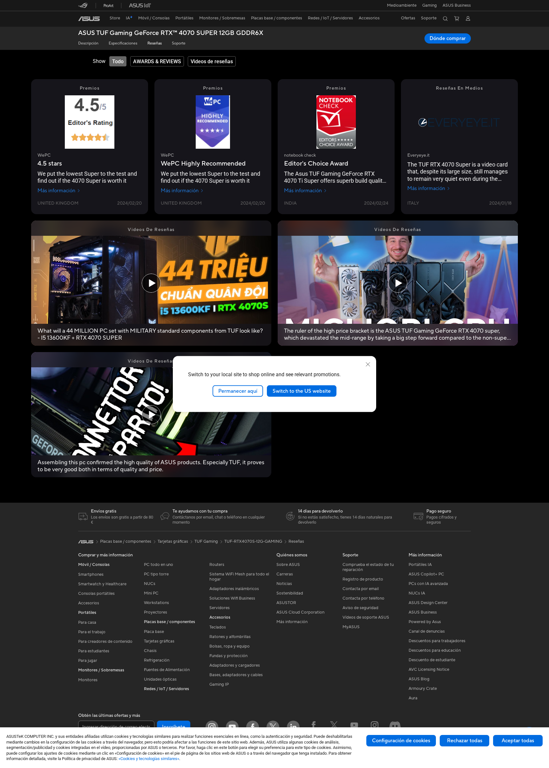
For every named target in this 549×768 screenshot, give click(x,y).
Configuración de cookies (401, 740)
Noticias (284, 583)
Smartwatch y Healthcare (102, 584)
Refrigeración (156, 660)
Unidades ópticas (160, 679)
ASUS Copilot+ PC (426, 574)
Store (115, 18)
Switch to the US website (302, 391)
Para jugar (87, 660)
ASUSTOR (286, 602)
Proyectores (155, 612)
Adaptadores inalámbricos (234, 588)
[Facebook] (252, 727)
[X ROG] (334, 727)
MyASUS (351, 626)
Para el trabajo (91, 632)
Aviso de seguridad (360, 607)
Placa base (154, 631)
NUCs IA (417, 593)
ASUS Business (457, 5)
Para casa (87, 622)
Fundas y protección (228, 655)
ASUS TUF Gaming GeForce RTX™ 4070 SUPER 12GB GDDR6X (170, 33)
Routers (216, 564)
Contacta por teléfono (363, 598)
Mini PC (151, 593)
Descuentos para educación (435, 650)
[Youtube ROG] (354, 727)
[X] (273, 727)
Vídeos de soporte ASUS (365, 617)
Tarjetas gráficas (159, 641)
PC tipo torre (156, 574)
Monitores (88, 680)
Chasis (150, 650)
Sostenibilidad (289, 593)
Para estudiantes (93, 651)
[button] (429, 5)
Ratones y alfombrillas (230, 636)
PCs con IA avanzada (428, 583)
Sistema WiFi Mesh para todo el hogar (239, 577)
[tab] (117, 61)
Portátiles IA (420, 564)
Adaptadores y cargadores (234, 665)
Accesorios (88, 603)
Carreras (284, 574)
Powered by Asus (425, 621)
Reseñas (154, 43)
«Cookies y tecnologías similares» (149, 758)
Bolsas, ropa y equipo (229, 646)
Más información (56, 190)
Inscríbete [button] (173, 727)
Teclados (217, 627)
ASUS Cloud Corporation (300, 612)
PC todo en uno (158, 564)
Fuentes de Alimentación (167, 669)
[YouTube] (232, 727)
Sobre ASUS (288, 564)
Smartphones (91, 574)
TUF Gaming (206, 541)
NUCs (149, 583)
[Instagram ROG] (374, 727)
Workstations (156, 602)
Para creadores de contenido (105, 641)
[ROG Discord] (395, 727)
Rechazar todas (464, 740)
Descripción (88, 43)
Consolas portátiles (96, 593)
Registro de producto (362, 579)
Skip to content (82, 19)
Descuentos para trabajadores (437, 640)
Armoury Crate (423, 688)
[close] (367, 364)
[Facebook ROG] (313, 727)
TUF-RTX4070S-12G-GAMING (253, 541)
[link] (89, 19)
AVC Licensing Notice (429, 669)
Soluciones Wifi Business (232, 598)
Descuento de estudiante (432, 660)
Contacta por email (360, 588)
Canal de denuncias (427, 631)
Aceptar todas (518, 740)
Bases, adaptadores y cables (236, 674)
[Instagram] (212, 727)
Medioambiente (402, 5)
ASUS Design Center (428, 602)
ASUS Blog (419, 679)
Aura (413, 698)
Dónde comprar (448, 38)
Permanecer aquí (237, 391)
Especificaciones (123, 43)
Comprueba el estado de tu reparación (368, 567)
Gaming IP (219, 684)
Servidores (219, 607)
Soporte (179, 43)
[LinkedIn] (293, 727)
